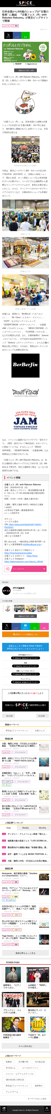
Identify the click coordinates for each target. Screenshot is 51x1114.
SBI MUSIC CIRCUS (15, 1079)
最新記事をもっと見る (25, 953)
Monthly (42, 827)
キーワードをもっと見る (37, 1098)
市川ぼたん (11, 1067)
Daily (8, 827)
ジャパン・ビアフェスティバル (20, 1073)
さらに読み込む (25, 1046)
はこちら (21, 569)
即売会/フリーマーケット (17, 730)
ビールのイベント (30, 1067)
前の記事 (9, 716)
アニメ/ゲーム (12, 1091)
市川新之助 (40, 1061)
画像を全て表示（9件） (27, 70)
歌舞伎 (9, 1061)
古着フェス (40, 730)
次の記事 (41, 716)
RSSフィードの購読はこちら (26, 634)
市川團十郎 (23, 1061)
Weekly (25, 827)
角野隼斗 (39, 1085)
